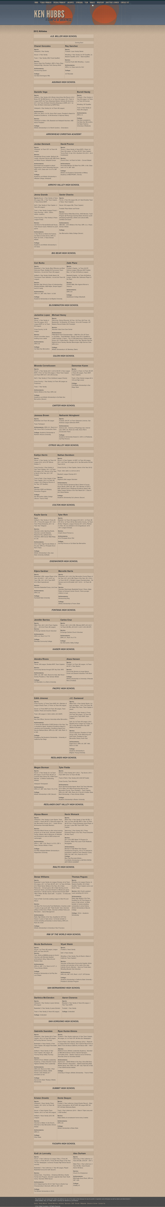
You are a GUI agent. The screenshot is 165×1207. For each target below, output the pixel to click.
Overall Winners (60, 2)
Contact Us (125, 2)
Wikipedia (100, 2)
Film (86, 2)
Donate (92, 2)
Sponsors (79, 2)
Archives (71, 2)
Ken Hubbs (49, 14)
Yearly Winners (46, 2)
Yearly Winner (43, 1203)
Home (36, 2)
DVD (72, 1203)
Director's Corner (112, 2)
